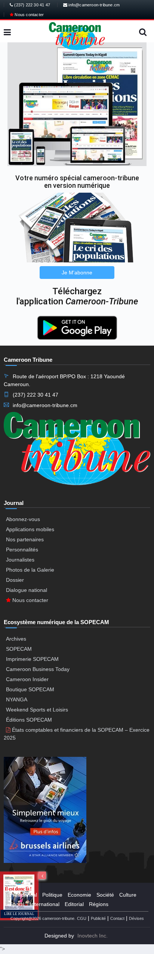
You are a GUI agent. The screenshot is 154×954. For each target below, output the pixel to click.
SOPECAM (19, 649)
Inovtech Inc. (92, 936)
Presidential (23, 895)
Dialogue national (26, 590)
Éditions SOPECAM (29, 720)
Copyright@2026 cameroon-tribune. (43, 918)
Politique (52, 895)
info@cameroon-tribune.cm (93, 5)
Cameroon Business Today (38, 669)
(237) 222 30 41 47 (31, 5)
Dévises (136, 918)
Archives (16, 639)
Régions (98, 904)
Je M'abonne (77, 273)
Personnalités (22, 550)
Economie (79, 895)
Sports (17, 904)
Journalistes (20, 560)
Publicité (98, 918)
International (44, 904)
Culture (127, 895)
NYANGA (16, 699)
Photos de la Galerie (30, 570)
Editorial (74, 904)
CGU (81, 918)
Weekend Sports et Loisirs (37, 710)
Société (105, 895)
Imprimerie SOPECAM (32, 659)
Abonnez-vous (23, 519)
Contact (117, 918)
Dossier (15, 580)
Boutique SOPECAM (30, 689)
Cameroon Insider (27, 679)
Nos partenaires (25, 539)
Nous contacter (28, 14)
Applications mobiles (30, 529)
